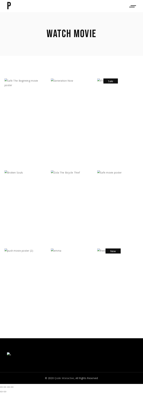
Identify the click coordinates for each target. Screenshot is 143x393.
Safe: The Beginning (25, 144)
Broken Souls (20, 202)
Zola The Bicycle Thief (69, 220)
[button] (16, 155)
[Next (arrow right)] (4, 391)
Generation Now (68, 116)
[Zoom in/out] (12, 387)
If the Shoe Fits (115, 114)
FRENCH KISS (111, 288)
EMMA (59, 268)
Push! (13, 296)
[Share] (4, 387)
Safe (105, 211)
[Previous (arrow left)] (1, 391)
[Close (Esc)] (1, 387)
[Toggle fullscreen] (8, 387)
